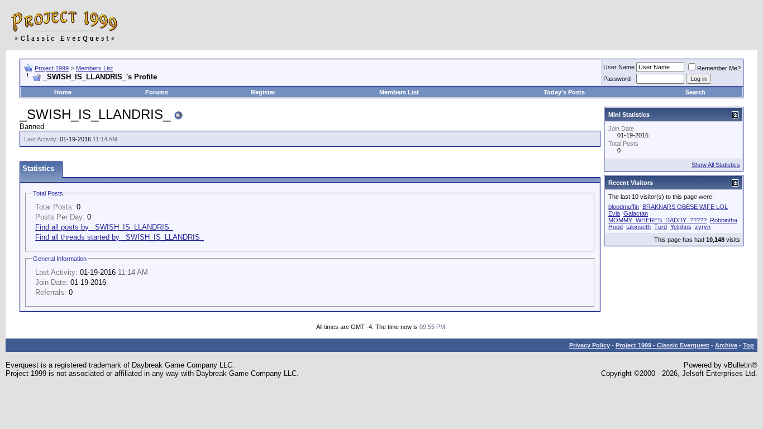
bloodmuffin (623, 206)
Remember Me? (719, 68)
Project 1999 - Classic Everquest (662, 345)
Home (62, 92)
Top (748, 345)
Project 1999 (52, 68)
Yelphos (681, 226)
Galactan (635, 213)
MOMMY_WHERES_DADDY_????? (657, 220)
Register (263, 92)
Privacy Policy (589, 345)
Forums (156, 92)
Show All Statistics (716, 164)
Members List (94, 68)
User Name (619, 67)
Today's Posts (564, 92)
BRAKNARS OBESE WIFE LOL (685, 206)
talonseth (638, 226)
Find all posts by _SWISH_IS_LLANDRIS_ (104, 227)
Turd (660, 226)
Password (617, 78)
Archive (726, 345)
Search (695, 92)
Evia (614, 213)
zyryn (702, 226)
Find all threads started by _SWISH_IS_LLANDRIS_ (119, 237)
